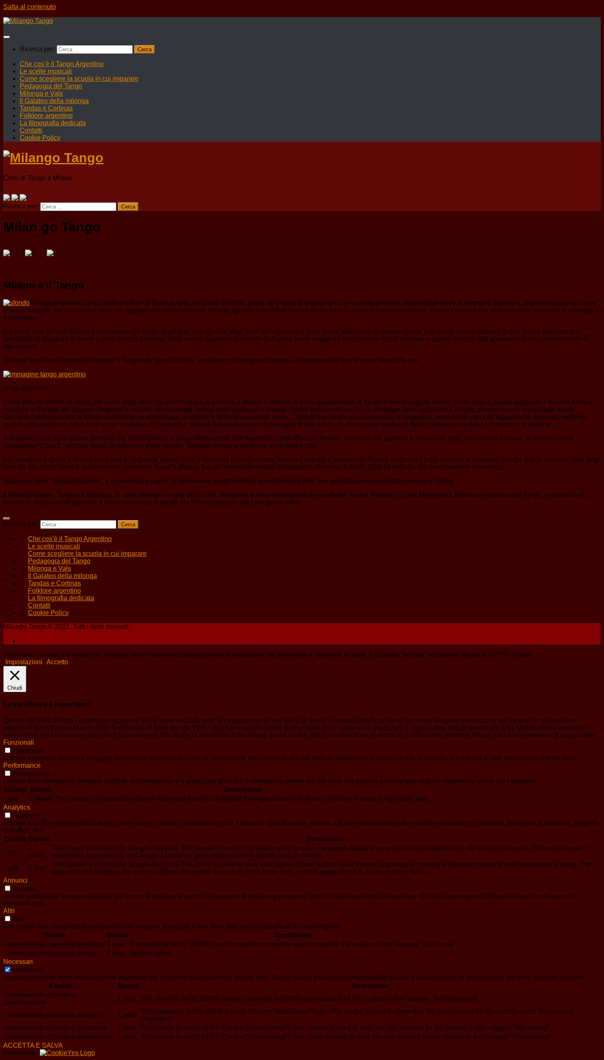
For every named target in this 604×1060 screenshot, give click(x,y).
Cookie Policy (40, 137)
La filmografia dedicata (53, 122)
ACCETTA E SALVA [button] (33, 1045)
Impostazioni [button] (23, 661)
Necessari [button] (18, 961)
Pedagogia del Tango (51, 86)
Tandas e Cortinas (46, 108)
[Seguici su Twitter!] (15, 197)
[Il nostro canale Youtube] (23, 197)
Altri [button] (9, 910)
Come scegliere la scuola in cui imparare (79, 78)
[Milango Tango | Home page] (28, 20)
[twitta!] (35, 259)
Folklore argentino (46, 115)
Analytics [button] (16, 807)
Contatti (31, 130)
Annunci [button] (15, 880)
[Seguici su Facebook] (6, 197)
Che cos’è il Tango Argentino (62, 63)
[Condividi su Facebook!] (13, 259)
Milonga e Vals (41, 93)
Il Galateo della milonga (54, 100)
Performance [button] (22, 765)
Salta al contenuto (29, 6)
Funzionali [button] (18, 742)
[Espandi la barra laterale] (6, 518)
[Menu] (6, 37)
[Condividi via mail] (57, 259)
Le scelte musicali (46, 71)
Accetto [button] (57, 661)
